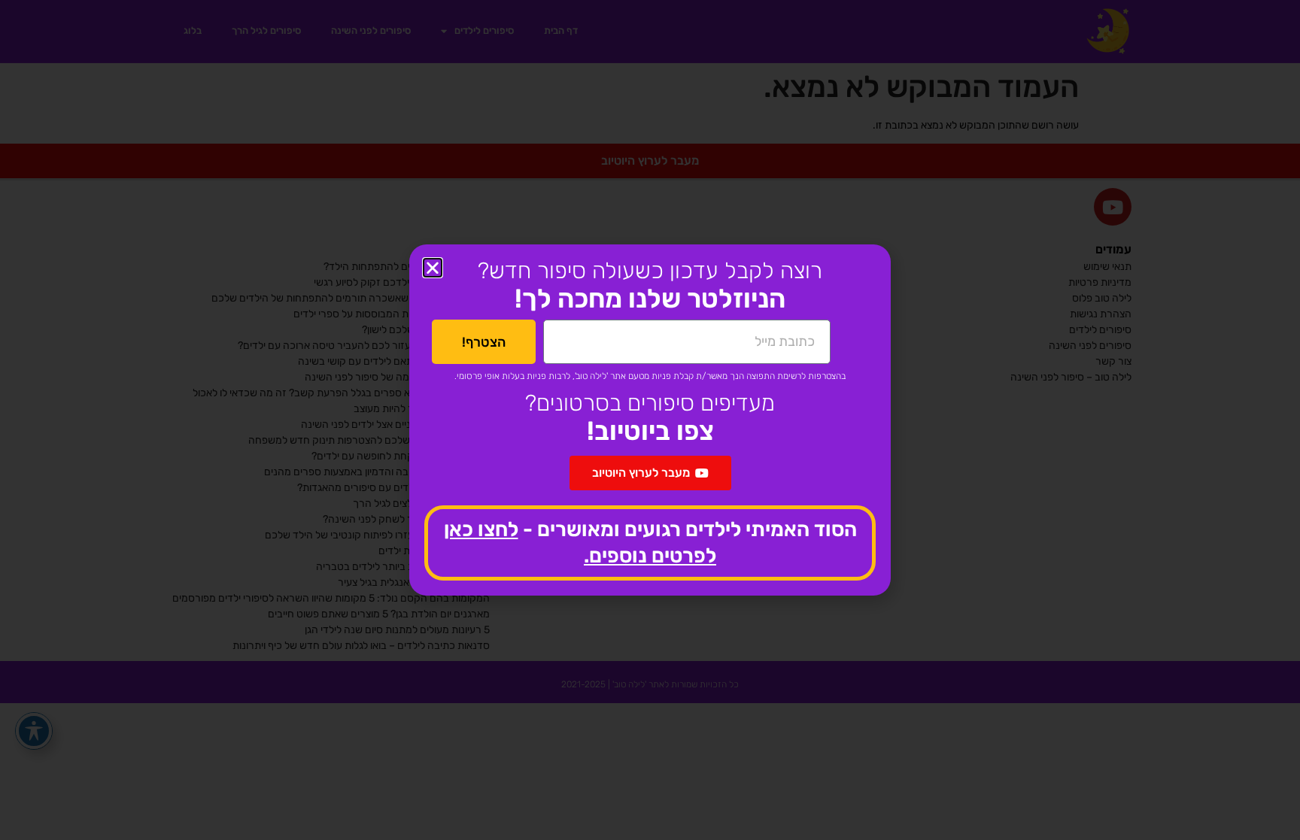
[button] (432, 267)
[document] (650, 420)
